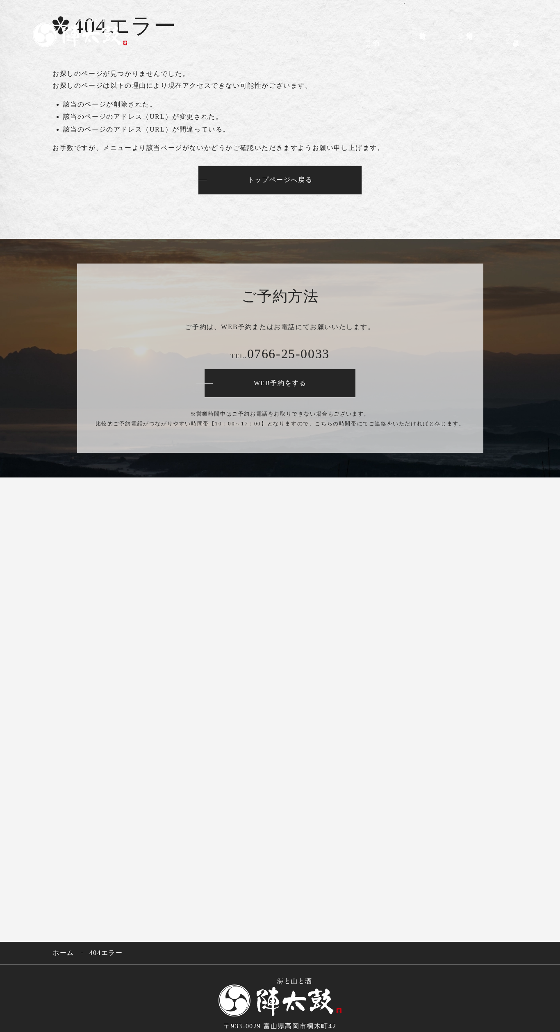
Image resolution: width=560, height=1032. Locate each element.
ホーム (63, 952)
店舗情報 (465, 38)
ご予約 (372, 42)
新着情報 (418, 36)
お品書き (512, 36)
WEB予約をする (280, 383)
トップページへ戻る (280, 179)
